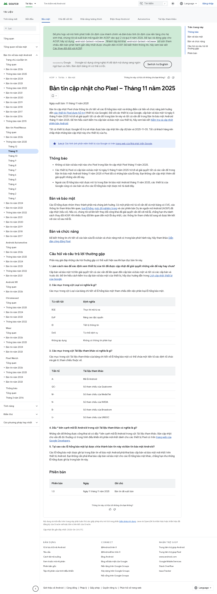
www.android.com (168, 556)
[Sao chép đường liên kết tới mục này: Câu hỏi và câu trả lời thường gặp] (108, 254)
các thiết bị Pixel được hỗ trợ (69, 112)
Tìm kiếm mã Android (54, 3)
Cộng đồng (71, 588)
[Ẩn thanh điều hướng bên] (36, 589)
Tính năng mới (10, 19)
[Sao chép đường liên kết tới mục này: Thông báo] (70, 158)
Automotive (144, 19)
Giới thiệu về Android (53, 588)
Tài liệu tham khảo (167, 19)
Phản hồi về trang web (130, 588)
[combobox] (153, 3)
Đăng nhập (208, 3)
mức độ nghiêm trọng (106, 208)
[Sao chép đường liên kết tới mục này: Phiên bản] (69, 472)
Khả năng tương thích (91, 19)
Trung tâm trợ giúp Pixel (170, 552)
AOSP (51, 77)
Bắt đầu (29, 19)
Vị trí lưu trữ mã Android (54, 547)
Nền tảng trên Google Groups (115, 566)
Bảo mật (46, 19)
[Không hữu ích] (173, 77)
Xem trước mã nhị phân (54, 561)
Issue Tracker (165, 571)
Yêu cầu (46, 552)
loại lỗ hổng (87, 208)
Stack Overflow (166, 566)
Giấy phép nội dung (127, 521)
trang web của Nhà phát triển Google (134, 143)
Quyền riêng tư (110, 588)
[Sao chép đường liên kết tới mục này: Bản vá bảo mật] (78, 199)
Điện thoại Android (119, 19)
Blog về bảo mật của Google (114, 561)
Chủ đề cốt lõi (65, 19)
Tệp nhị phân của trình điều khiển (58, 571)
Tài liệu (29, 3)
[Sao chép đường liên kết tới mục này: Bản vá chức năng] (82, 232)
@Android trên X (109, 547)
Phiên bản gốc (49, 566)
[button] (17, 47)
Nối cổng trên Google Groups (115, 575)
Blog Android (107, 556)
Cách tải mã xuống (52, 556)
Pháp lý (83, 588)
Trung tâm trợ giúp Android (172, 547)
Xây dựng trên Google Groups (115, 571)
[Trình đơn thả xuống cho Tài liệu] (36, 3)
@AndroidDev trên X (110, 552)
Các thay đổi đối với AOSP (67, 48)
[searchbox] (20, 28)
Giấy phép (95, 588)
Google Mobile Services (170, 561)
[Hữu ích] (169, 77)
